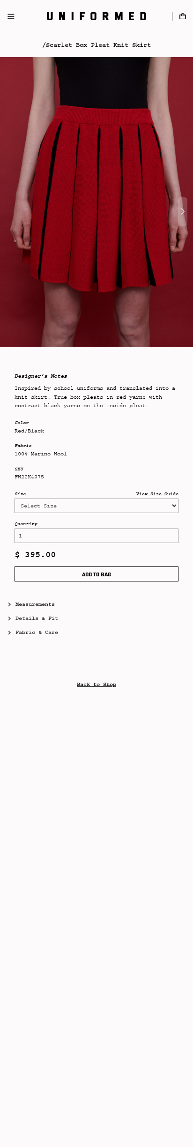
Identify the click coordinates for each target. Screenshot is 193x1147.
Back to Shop (96, 684)
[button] (182, 16)
